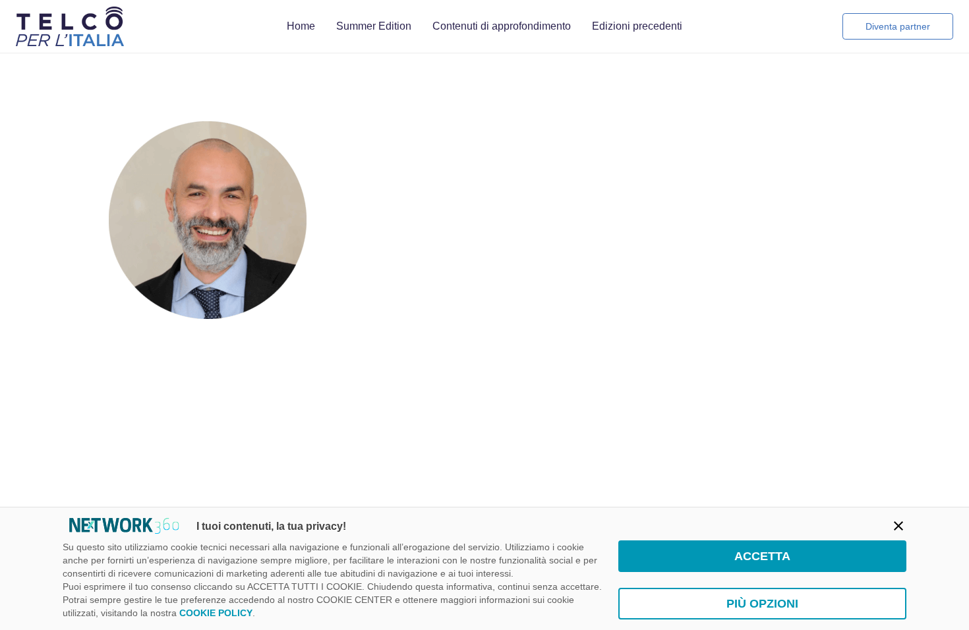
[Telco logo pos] (70, 26)
